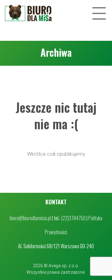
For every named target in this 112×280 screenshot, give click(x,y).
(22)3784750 (73, 218)
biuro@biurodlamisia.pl (30, 218)
